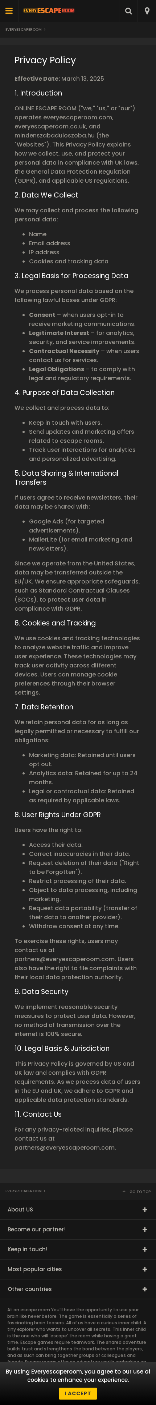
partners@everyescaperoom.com (65, 959)
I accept (78, 1393)
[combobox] (146, 11)
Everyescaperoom (23, 29)
